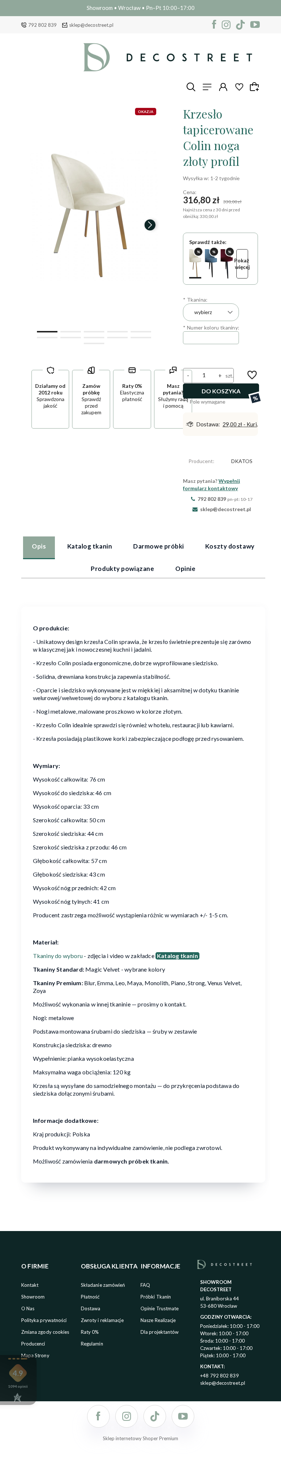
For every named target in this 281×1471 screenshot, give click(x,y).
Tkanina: (195, 299)
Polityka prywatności (44, 1320)
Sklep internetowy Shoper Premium (140, 1438)
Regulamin (92, 1344)
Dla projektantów (159, 1332)
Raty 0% (90, 1332)
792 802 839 (42, 25)
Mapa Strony (35, 1355)
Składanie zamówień (103, 1285)
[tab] (39, 547)
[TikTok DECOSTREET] (240, 25)
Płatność (90, 1297)
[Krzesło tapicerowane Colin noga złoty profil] (195, 263)
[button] (47, 330)
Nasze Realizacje (158, 1320)
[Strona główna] (168, 57)
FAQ (145, 1285)
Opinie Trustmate (159, 1308)
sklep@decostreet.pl (91, 25)
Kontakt (30, 1285)
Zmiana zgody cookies (45, 1332)
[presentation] (37, 224)
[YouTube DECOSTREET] (255, 25)
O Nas (28, 1308)
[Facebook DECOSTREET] (214, 25)
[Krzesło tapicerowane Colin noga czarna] (211, 263)
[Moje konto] (223, 87)
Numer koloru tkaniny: (211, 327)
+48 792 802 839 (219, 1376)
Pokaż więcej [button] (242, 263)
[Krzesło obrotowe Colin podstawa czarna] (227, 263)
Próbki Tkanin (155, 1297)
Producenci (33, 1344)
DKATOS (241, 461)
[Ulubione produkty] (239, 87)
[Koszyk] (255, 87)
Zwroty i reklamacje (102, 1320)
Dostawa (91, 1308)
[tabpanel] (143, 890)
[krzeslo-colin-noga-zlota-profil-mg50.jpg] (94, 216)
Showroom (33, 1297)
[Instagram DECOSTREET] (226, 25)
